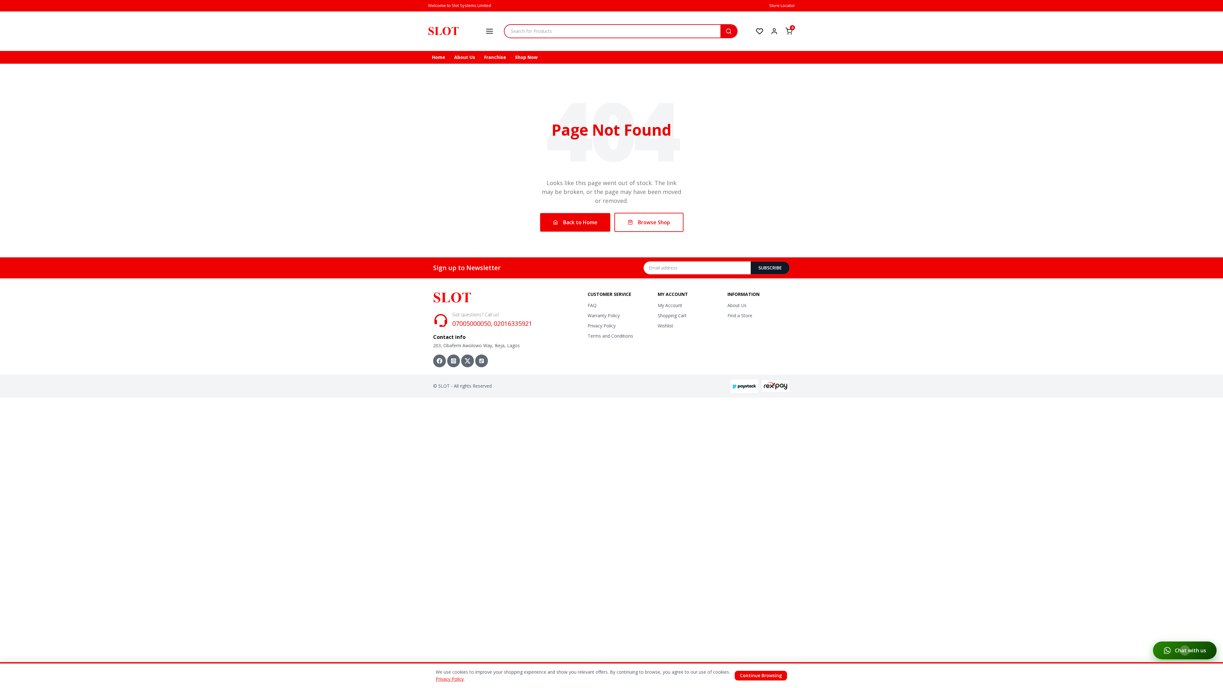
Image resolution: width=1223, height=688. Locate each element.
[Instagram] (453, 361)
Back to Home (580, 222)
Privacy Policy (602, 326)
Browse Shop (654, 222)
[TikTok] (481, 361)
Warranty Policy (604, 315)
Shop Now (526, 57)
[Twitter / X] (467, 361)
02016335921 (513, 323)
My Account (670, 305)
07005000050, (472, 323)
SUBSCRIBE (770, 268)
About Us (464, 57)
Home (438, 57)
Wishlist (665, 326)
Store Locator (782, 5)
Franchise (495, 57)
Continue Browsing (761, 675)
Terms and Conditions (610, 336)
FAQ (592, 305)
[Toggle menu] (489, 31)
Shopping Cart (672, 315)
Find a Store (739, 315)
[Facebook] (439, 361)
